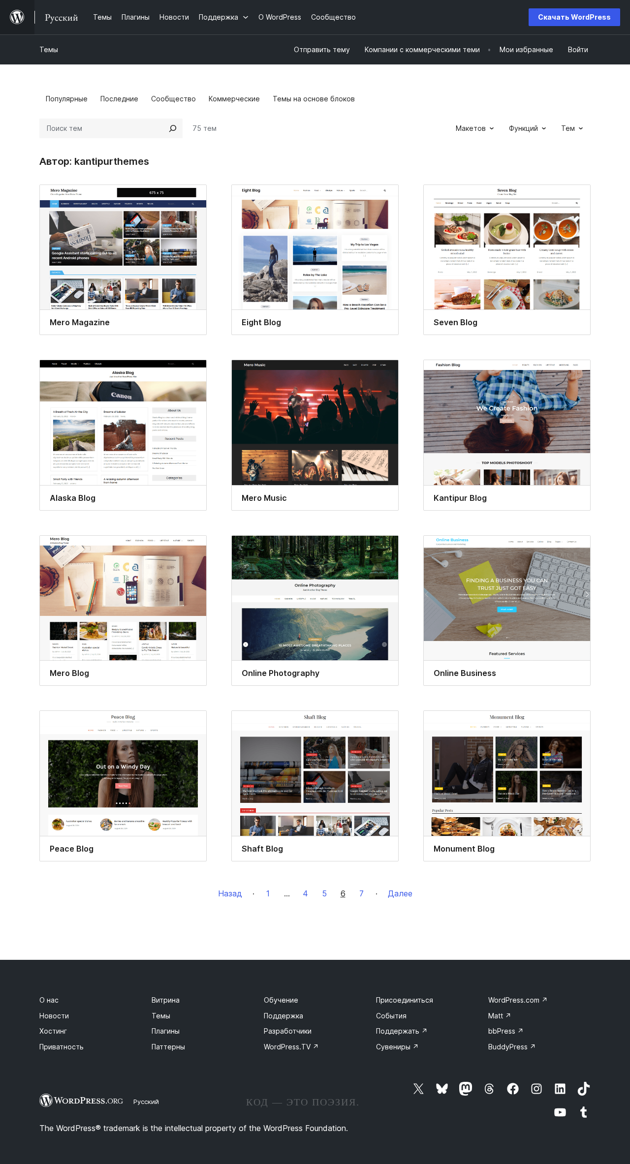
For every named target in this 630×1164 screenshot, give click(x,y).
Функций (523, 128)
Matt (499, 1015)
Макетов (471, 128)
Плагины (166, 1031)
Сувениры (397, 1046)
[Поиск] (173, 128)
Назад (230, 893)
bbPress (506, 1031)
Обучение (281, 1000)
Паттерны (168, 1046)
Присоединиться (404, 1000)
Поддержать (402, 1031)
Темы (48, 49)
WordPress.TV (291, 1046)
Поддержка (283, 1015)
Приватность (61, 1046)
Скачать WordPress (574, 17)
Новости (54, 1015)
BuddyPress (512, 1046)
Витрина (166, 1000)
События (391, 1015)
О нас (49, 1000)
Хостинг (53, 1031)
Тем (568, 128)
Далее (400, 893)
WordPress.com (518, 1000)
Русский (146, 1101)
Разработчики (288, 1031)
